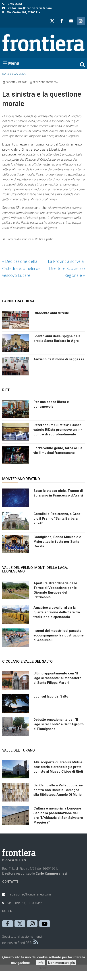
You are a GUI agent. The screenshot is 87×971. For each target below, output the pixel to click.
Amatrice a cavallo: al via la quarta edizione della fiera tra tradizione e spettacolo (56, 612)
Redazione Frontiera (45, 82)
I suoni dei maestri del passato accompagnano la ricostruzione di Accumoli (58, 635)
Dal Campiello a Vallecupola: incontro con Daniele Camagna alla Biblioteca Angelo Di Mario (58, 790)
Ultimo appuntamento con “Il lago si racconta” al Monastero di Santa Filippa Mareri (57, 678)
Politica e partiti (44, 239)
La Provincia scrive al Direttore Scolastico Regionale (66, 268)
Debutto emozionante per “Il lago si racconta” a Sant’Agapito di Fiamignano (58, 724)
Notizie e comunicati (14, 73)
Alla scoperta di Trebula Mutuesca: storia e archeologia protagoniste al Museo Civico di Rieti (58, 767)
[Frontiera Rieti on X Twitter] (52, 21)
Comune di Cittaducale (20, 239)
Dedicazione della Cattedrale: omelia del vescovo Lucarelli (22, 268)
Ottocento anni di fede (51, 313)
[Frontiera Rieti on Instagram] (81, 21)
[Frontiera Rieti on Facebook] (62, 21)
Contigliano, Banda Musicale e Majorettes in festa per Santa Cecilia (57, 541)
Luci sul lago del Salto (50, 696)
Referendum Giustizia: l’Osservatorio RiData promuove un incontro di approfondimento (57, 429)
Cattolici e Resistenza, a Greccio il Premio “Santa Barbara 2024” (57, 518)
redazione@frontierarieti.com (30, 8)
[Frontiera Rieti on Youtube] (71, 21)
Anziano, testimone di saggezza (58, 359)
